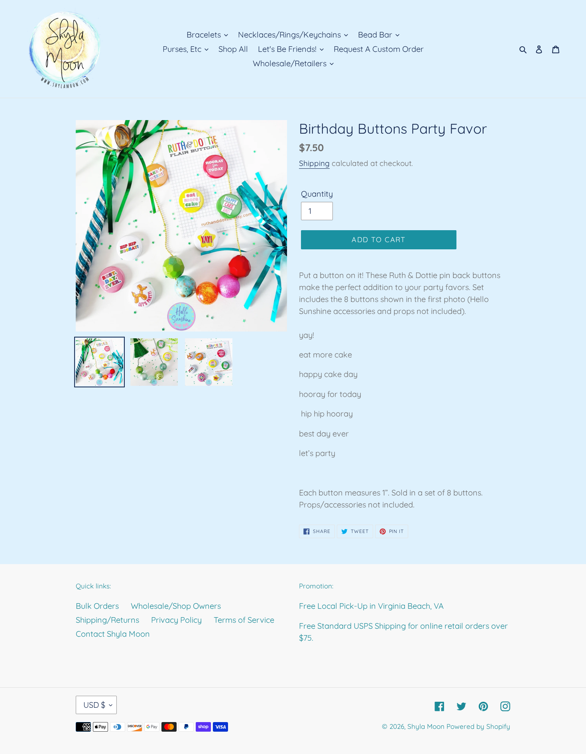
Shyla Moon (425, 726)
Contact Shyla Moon (113, 634)
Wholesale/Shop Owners (176, 606)
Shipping (314, 163)
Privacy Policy (176, 620)
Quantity (317, 194)
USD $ (94, 705)
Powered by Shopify (478, 726)
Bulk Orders (97, 606)
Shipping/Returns (107, 620)
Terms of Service (244, 620)
